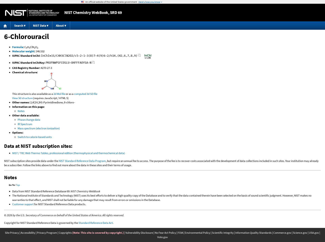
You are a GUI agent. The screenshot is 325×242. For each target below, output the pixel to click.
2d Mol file (59, 94)
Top (18, 185)
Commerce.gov (282, 233)
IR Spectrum (25, 124)
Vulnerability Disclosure (139, 233)
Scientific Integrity (223, 233)
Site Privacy (12, 233)
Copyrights (65, 233)
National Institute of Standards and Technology (32, 12)
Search (18, 25)
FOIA (180, 233)
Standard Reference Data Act (96, 223)
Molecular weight (23, 51)
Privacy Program (47, 233)
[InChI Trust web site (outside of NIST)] (148, 58)
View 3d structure (22, 98)
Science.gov (300, 233)
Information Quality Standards (253, 233)
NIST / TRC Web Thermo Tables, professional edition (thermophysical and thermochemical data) (68, 153)
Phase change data (29, 120)
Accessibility (28, 233)
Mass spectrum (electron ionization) (39, 128)
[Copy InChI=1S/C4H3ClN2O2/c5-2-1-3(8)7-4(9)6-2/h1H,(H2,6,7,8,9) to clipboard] (139, 56)
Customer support (23, 204)
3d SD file (92, 94)
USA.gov (314, 233)
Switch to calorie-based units (35, 137)
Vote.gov (162, 237)
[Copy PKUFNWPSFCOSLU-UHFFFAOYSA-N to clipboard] (93, 63)
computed (80, 94)
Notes (21, 111)
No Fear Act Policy (165, 233)
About (60, 25)
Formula (17, 47)
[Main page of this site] (5, 25)
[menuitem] (5, 25)
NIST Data (39, 25)
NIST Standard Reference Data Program (82, 161)
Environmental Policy (197, 233)
